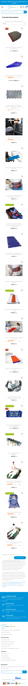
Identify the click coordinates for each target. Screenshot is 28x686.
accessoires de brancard (13, 583)
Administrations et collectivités (8, 642)
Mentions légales (4, 655)
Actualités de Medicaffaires (7, 644)
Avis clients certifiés (5, 646)
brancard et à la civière (7, 585)
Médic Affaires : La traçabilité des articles (10, 648)
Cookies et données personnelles (8, 660)
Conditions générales (5, 658)
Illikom (14, 680)
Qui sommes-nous (5, 653)
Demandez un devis (5, 639)
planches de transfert (14, 582)
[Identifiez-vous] (23, 7)
